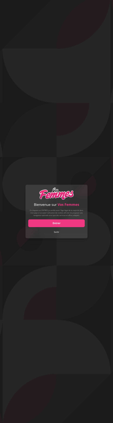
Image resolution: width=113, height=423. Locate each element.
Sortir (56, 232)
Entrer (56, 223)
